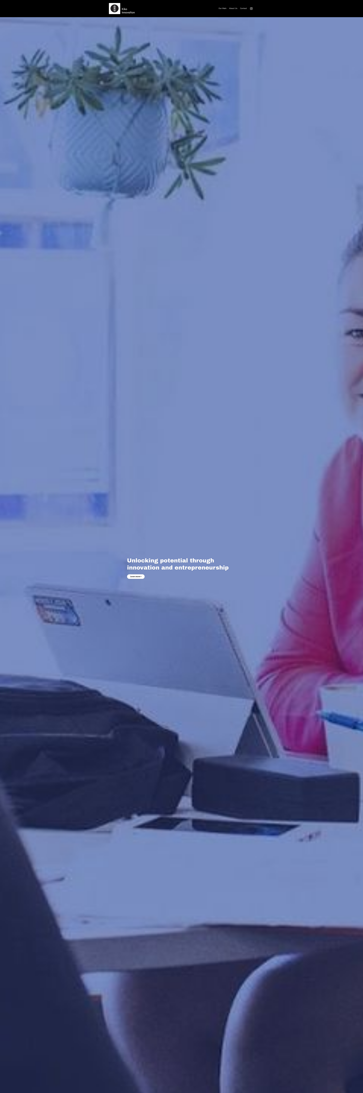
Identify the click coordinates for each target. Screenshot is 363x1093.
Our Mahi (222, 8)
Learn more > (135, 576)
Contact (243, 8)
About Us (233, 8)
